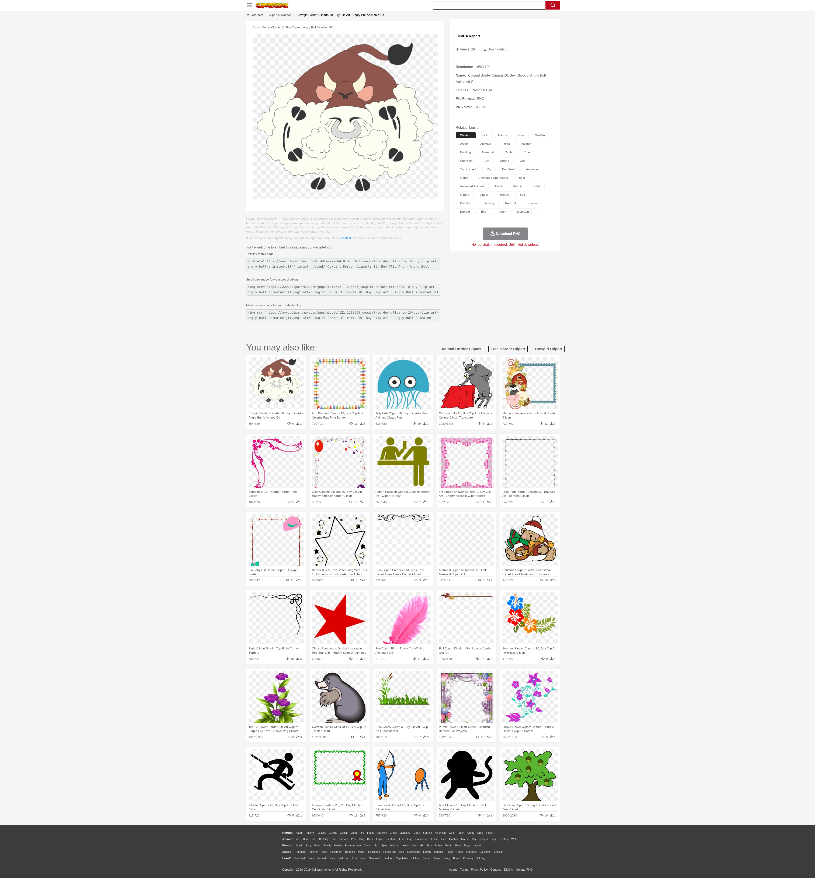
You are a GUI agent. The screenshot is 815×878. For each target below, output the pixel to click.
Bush (461, 832)
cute (527, 152)
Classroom (336, 851)
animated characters (493, 177)
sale (523, 194)
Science (439, 851)
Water (452, 832)
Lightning (405, 832)
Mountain (440, 832)
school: (288, 851)
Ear (376, 845)
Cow (353, 839)
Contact (495, 869)
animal (464, 143)
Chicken (343, 839)
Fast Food (343, 858)
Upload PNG (524, 869)
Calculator (485, 851)
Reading (350, 851)
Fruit (354, 858)
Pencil (361, 851)
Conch (344, 832)
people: (287, 845)
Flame (370, 832)
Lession (498, 851)
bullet (536, 186)
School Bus (389, 851)
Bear (306, 839)
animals (485, 143)
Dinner (426, 858)
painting (465, 152)
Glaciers (382, 832)
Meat (363, 858)
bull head (508, 169)
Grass (393, 832)
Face (458, 845)
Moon (416, 832)
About (453, 869)
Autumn (310, 832)
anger (484, 194)
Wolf (513, 839)
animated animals (472, 186)
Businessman (353, 845)
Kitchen (415, 858)
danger (465, 211)
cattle (509, 152)
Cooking (468, 858)
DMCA (508, 869)
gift (484, 135)
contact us (348, 238)
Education (374, 851)
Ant (298, 839)
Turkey (504, 839)
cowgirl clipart (548, 349)
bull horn (466, 203)
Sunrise (427, 832)
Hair (414, 845)
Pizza (436, 858)
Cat (334, 839)
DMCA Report (469, 36)
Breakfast (299, 858)
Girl (422, 845)
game (464, 177)
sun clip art (468, 169)
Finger (467, 845)
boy (429, 845)
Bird (314, 839)
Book (324, 851)
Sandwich (375, 858)
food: (286, 858)
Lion (443, 839)
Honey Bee (421, 839)
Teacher (313, 851)
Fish (401, 839)
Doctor (367, 845)
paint (498, 186)
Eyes (384, 845)
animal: (287, 839)
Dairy (311, 858)
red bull (510, 203)
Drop (480, 832)
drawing (532, 203)
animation (533, 169)
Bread (456, 858)
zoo (523, 160)
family (327, 845)
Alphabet (471, 851)
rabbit (517, 186)
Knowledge (413, 851)
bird (483, 211)
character (467, 160)
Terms (464, 869)
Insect (434, 839)
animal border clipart (461, 349)
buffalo (504, 194)
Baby (308, 845)
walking (394, 845)
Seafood (388, 858)
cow (521, 135)
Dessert (321, 858)
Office (460, 851)
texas (506, 143)
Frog (409, 839)
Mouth (448, 845)
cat (487, 160)
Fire (362, 832)
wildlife (540, 135)
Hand (477, 845)
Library (427, 851)
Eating (446, 858)
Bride (317, 845)
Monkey (453, 839)
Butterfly (324, 839)
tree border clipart (508, 349)
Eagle (379, 839)
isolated (526, 143)
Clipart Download (280, 15)
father (438, 845)
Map (401, 851)
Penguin (484, 839)
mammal (488, 152)
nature (502, 135)
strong (504, 160)
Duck (370, 839)
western (465, 135)
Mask (299, 845)
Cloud (470, 832)
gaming (488, 203)
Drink (332, 858)
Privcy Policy (479, 869)
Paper (450, 851)
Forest (489, 832)
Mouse (465, 839)
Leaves (322, 832)
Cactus (333, 832)
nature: (287, 832)
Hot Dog (480, 858)
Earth (354, 832)
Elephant (391, 839)
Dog (361, 839)
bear (522, 177)
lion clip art (525, 211)
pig (489, 169)
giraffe (464, 194)
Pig (474, 839)
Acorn (299, 832)
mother (338, 845)
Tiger (494, 839)
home (405, 845)
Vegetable (402, 858)
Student (300, 851)
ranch (501, 211)
